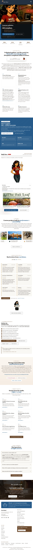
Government (3, 531)
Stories (2, 529)
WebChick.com (10, 547)
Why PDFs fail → (14, 343)
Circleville (26, 543)
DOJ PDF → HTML (20, 515)
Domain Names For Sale (20, 522)
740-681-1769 (3, 514)
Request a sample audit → (7, 133)
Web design (19, 512)
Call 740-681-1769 (12, 496)
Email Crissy (21, 496)
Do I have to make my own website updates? (10, 464)
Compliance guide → (22, 340)
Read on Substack (22, 530)
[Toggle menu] (31, 2)
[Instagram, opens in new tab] (6, 517)
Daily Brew (2, 528)
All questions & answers (16, 475)
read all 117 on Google (21, 298)
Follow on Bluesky (24, 210)
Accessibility (11, 549)
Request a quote (5, 343)
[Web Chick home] (4, 1)
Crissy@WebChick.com (4, 515)
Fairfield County (7, 543)
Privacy (15, 549)
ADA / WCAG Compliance (7, 90)
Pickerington (13, 543)
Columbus (6, 544)
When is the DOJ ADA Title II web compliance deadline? (12, 471)
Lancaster (2, 543)
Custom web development (21, 511)
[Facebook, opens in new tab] (4, 517)
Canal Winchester (18, 543)
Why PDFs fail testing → (19, 133)
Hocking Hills (11, 544)
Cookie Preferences (20, 549)
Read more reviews (5, 298)
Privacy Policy (3, 538)
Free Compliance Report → (8, 34)
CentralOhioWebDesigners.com (18, 547)
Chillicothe (2, 544)
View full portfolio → (16, 246)
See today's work (19, 34)
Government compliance (20, 518)
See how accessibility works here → (7, 100)
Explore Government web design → (8, 340)
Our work (2, 526)
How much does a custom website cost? (9, 452)
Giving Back (3, 532)
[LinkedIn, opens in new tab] (8, 517)
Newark (23, 543)
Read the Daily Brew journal (11, 210)
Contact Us (3, 535)
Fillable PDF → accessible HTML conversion (10, 331)
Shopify (18, 521)
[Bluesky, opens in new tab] (2, 517)
